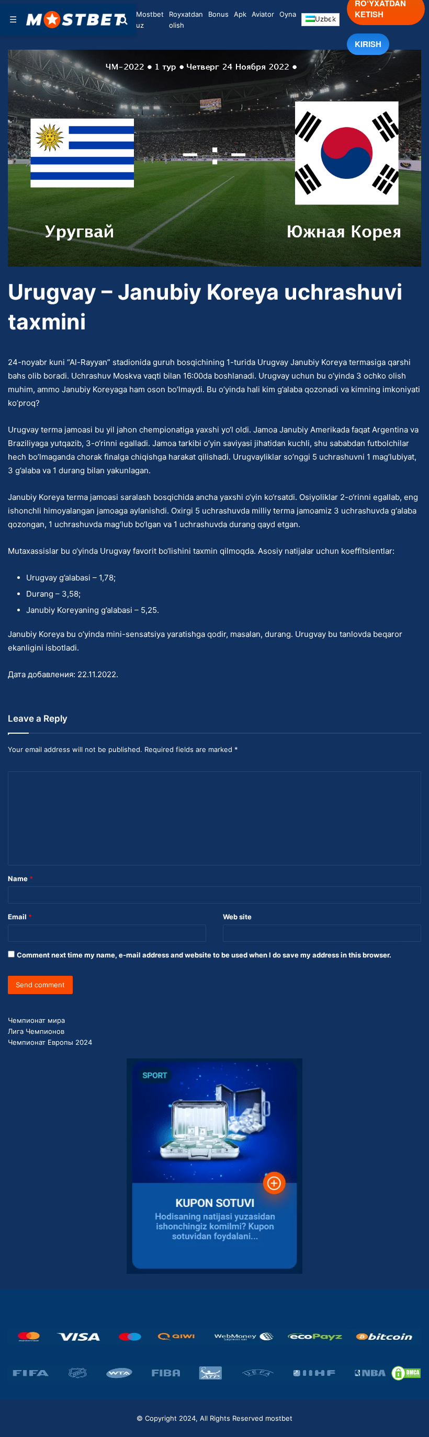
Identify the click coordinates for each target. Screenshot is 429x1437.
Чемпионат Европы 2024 (50, 1042)
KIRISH (368, 44)
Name (20, 878)
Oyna (287, 14)
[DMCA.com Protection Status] (406, 1373)
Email (20, 917)
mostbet (278, 1418)
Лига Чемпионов (36, 1031)
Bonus (218, 14)
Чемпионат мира (36, 1020)
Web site (237, 917)
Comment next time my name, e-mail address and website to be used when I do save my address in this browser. (204, 955)
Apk (240, 14)
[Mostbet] (76, 19)
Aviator (263, 14)
